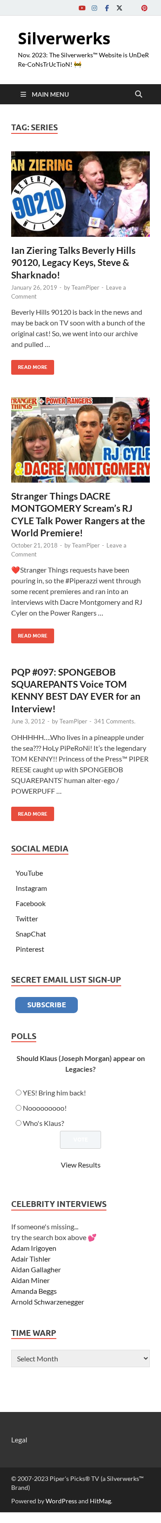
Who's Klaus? (43, 1123)
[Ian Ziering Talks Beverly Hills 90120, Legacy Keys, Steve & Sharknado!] (80, 194)
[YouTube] (81, 8)
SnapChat (31, 933)
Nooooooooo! (45, 1108)
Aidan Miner (30, 1280)
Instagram (31, 888)
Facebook (31, 903)
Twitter (27, 918)
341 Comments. (115, 721)
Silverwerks (64, 38)
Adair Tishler (31, 1258)
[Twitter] (119, 8)
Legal (19, 1439)
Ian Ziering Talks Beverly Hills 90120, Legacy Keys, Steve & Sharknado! (73, 262)
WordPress (61, 1501)
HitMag (100, 1501)
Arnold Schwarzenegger (47, 1301)
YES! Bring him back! (54, 1092)
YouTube (29, 872)
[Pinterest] (144, 8)
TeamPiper (85, 287)
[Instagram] (94, 8)
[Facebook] (107, 8)
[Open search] (138, 94)
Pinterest (30, 949)
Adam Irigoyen (33, 1248)
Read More (29, 365)
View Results (81, 1164)
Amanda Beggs (34, 1291)
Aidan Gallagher (36, 1269)
